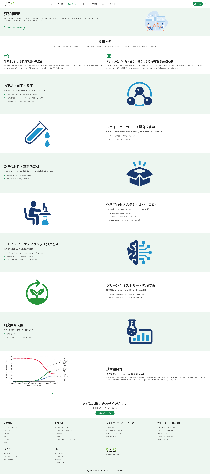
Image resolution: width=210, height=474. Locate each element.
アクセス (6, 436)
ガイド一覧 (7, 453)
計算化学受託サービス (61, 427)
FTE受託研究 (59, 433)
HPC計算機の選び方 (10, 459)
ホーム (53, 4)
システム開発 (110, 427)
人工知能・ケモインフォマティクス (65, 439)
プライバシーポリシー (61, 462)
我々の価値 (7, 430)
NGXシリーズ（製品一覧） (114, 433)
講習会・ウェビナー (163, 439)
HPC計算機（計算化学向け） (114, 430)
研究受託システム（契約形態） (64, 430)
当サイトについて (60, 459)
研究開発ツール (162, 433)
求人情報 (6, 439)
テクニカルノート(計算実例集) (166, 427)
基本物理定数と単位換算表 (165, 436)
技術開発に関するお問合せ (14, 28)
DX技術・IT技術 (111, 436)
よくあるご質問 (59, 456)
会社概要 (6, 433)
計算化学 (57, 436)
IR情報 (6, 443)
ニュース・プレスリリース (12, 427)
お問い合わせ (197, 4)
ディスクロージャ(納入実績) (166, 430)
